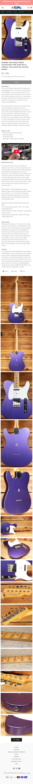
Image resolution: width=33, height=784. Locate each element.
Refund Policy (16, 761)
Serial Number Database (16, 752)
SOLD (16, 82)
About (28, 12)
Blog (15, 12)
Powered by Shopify (24, 773)
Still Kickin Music (13, 773)
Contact (22, 12)
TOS (16, 763)
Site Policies (16, 759)
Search (16, 756)
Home (3, 12)
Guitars (9, 12)
